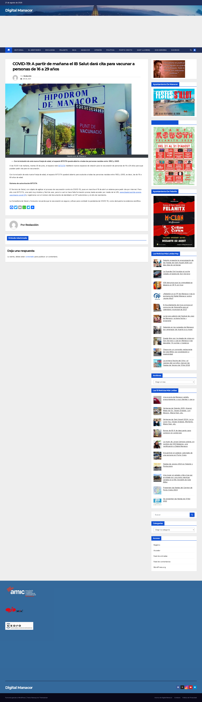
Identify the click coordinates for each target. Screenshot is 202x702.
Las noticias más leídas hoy (166, 254)
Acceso (156, 538)
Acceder (156, 550)
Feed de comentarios (162, 562)
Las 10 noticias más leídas (165, 390)
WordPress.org (159, 567)
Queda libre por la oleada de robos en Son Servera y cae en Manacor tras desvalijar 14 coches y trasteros (178, 340)
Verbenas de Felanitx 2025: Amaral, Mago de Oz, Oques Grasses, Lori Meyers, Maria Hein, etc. (177, 410)
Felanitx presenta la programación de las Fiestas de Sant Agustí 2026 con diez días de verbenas (178, 262)
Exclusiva (50, 50)
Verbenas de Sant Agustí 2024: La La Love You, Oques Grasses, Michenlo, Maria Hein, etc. (178, 421)
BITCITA (61, 166)
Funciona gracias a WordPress (15, 697)
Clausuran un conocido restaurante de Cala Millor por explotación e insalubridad (177, 351)
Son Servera (161, 50)
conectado (29, 257)
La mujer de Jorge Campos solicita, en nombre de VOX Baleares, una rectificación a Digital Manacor (178, 444)
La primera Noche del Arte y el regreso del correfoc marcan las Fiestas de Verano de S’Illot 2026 (176, 363)
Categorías (158, 523)
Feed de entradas (160, 556)
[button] (191, 50)
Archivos (157, 375)
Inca (74, 50)
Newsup (34, 697)
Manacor (85, 50)
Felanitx (63, 50)
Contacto (177, 697)
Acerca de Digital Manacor (163, 697)
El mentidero (34, 50)
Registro (156, 545)
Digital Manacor (19, 10)
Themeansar (43, 697)
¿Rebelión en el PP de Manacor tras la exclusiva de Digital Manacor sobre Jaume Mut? (179, 296)
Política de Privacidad (190, 697)
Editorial (19, 50)
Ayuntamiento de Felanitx (165, 122)
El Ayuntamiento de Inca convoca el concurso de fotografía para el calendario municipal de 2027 (178, 307)
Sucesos (175, 50)
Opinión (98, 50)
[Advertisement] (101, 31)
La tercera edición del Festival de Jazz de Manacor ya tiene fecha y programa (178, 318)
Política (110, 50)
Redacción (27, 76)
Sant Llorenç (143, 50)
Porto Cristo (125, 50)
